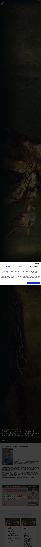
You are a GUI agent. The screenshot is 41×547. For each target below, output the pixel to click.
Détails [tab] (20, 266)
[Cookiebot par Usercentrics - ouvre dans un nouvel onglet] (35, 263)
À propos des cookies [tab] (34, 266)
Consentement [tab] (7, 266)
